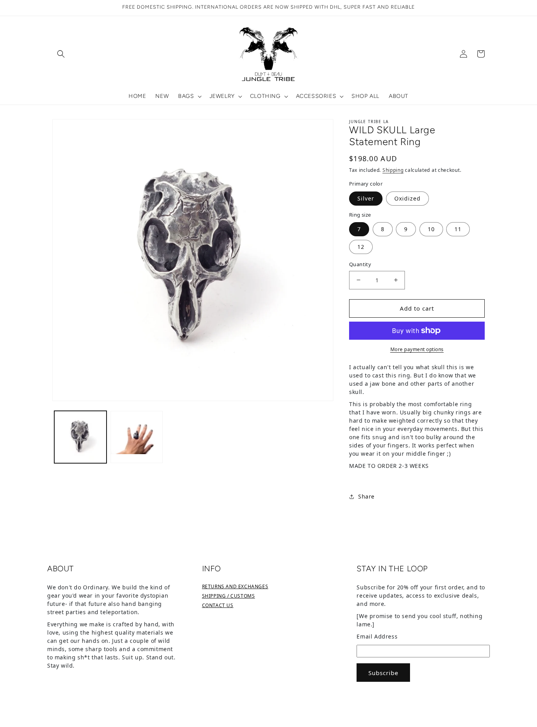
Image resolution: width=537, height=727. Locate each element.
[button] (61, 54)
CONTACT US (218, 605)
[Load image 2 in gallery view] (136, 437)
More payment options (417, 349)
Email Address (377, 636)
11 (458, 229)
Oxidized (407, 198)
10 (431, 229)
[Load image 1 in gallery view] (80, 437)
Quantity (360, 264)
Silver (365, 198)
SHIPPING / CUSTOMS (228, 596)
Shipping (393, 170)
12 (360, 246)
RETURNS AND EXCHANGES (235, 586)
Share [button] (366, 496)
